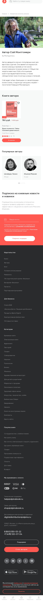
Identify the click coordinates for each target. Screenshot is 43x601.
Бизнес (6, 367)
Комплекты (8, 415)
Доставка (7, 465)
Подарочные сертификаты (13, 457)
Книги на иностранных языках (14, 411)
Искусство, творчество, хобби (15, 395)
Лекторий (7, 347)
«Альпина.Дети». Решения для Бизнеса (18, 309)
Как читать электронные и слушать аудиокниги (21, 441)
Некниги (7, 407)
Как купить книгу (10, 437)
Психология (8, 363)
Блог (5, 267)
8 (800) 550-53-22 (12, 532)
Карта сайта (8, 419)
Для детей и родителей (13, 379)
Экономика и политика (12, 387)
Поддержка (21, 542)
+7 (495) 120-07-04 (13, 534)
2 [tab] (21, 183)
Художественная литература (14, 375)
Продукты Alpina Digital (12, 313)
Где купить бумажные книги (13, 445)
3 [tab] (22, 183)
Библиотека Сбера (11, 399)
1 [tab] (19, 183)
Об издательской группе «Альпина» (17, 278)
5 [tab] (24, 183)
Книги (6, 259)
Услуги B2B (8, 305)
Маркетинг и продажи (12, 383)
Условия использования (12, 270)
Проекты (7, 286)
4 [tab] (23, 183)
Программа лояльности (12, 453)
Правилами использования (13, 231)
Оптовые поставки (11, 321)
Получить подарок (20, 238)
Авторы (7, 263)
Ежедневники (8, 403)
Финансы (7, 371)
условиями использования (25, 226)
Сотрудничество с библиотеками (16, 433)
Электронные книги (11, 339)
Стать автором (21, 549)
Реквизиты (8, 274)
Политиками (33, 229)
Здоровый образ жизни (12, 391)
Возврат (7, 469)
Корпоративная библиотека (14, 317)
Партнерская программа (13, 290)
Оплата (7, 461)
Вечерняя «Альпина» (11, 282)
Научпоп (7, 359)
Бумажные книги (10, 335)
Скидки (6, 351)
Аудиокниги (8, 343)
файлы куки (18, 583)
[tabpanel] (12, 168)
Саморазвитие (9, 355)
